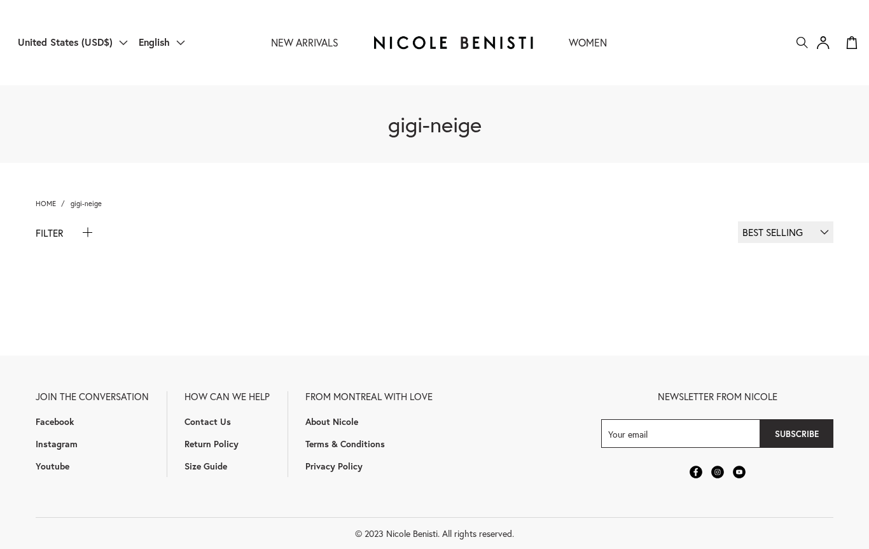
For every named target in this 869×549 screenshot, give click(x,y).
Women (588, 42)
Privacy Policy (334, 466)
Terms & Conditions (345, 444)
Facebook (55, 421)
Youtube (52, 466)
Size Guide (205, 466)
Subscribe (797, 434)
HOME (46, 203)
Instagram (57, 444)
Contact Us (207, 421)
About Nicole (331, 421)
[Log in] (823, 42)
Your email (628, 433)
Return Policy (211, 444)
